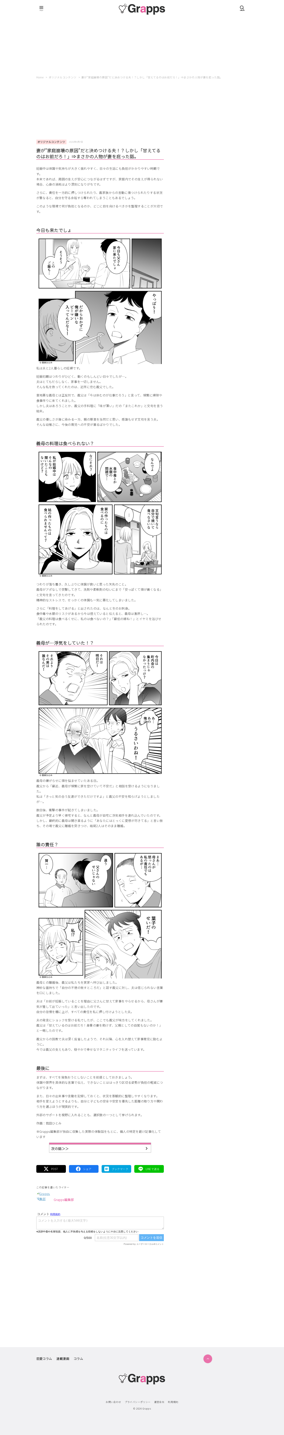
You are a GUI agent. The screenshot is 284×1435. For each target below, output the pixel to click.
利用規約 (173, 1402)
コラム (78, 1358)
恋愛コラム (44, 1358)
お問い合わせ (113, 1402)
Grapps (146, 1408)
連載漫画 (62, 1358)
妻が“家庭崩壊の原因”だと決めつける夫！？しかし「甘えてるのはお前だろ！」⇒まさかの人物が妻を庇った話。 (152, 77)
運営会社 (159, 1402)
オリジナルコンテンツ (63, 77)
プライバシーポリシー (138, 1402)
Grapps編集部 (64, 1199)
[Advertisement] (142, 45)
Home (40, 77)
